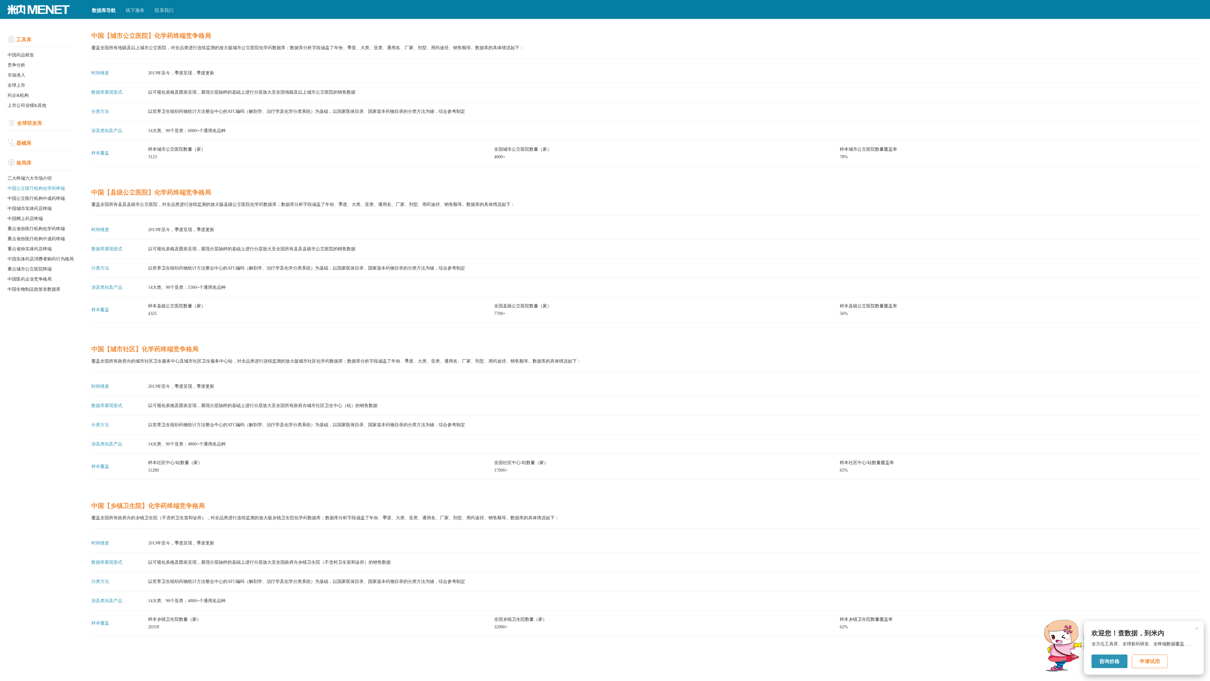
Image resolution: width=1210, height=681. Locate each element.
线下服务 (135, 10)
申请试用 (1150, 661)
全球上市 (16, 85)
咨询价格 (1109, 661)
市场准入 (16, 75)
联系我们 (164, 10)
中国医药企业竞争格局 (30, 279)
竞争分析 (16, 65)
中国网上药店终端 (25, 218)
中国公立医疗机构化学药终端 (36, 188)
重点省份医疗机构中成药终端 (36, 238)
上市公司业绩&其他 (27, 105)
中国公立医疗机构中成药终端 (36, 198)
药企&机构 (18, 95)
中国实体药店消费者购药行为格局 (41, 259)
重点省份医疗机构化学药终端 (36, 228)
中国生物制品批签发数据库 (34, 289)
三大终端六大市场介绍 (30, 178)
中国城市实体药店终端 (30, 208)
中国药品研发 (21, 55)
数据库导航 (104, 10)
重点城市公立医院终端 (30, 269)
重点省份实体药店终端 (30, 249)
